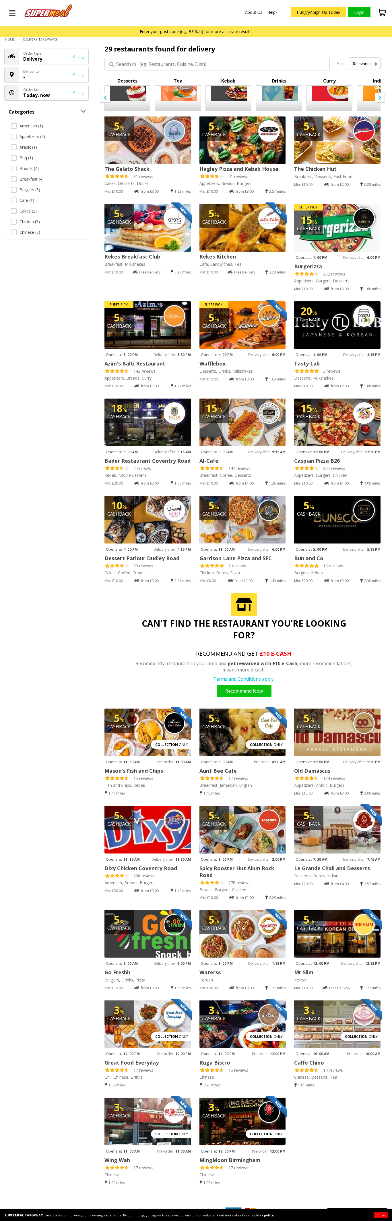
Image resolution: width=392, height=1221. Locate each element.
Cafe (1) (27, 200)
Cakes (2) (28, 211)
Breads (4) (29, 168)
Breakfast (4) (32, 179)
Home (10, 39)
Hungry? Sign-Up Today (318, 12)
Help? (272, 12)
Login (359, 12)
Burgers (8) (30, 189)
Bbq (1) (26, 157)
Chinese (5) (30, 232)
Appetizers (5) (32, 136)
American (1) (31, 126)
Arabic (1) (28, 147)
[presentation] (105, 98)
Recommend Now (244, 691)
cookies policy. (263, 1215)
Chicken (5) (30, 221)
